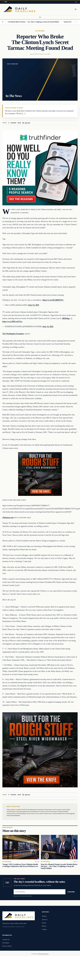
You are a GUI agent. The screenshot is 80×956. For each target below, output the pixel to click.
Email (19, 123)
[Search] (75, 9)
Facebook (13, 123)
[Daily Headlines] (19, 9)
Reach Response (44, 954)
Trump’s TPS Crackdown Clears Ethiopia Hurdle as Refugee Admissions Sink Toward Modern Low (20, 865)
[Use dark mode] (76, 2)
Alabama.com (8, 517)
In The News (40, 31)
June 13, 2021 (33, 305)
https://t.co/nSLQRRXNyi (52, 300)
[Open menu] (40, 17)
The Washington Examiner (13, 334)
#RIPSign (66, 318)
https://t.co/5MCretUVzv (12, 321)
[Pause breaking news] (76, 21)
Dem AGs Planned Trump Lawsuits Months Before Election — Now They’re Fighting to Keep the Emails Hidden (59, 866)
